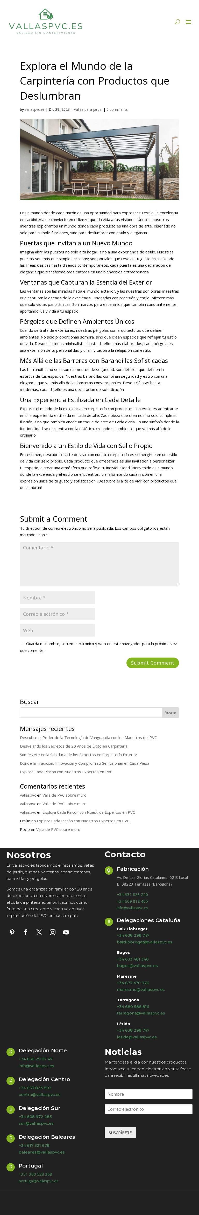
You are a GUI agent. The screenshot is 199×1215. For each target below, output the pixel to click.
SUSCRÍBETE (120, 1132)
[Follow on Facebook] (25, 932)
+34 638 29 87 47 (35, 1059)
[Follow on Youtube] (66, 932)
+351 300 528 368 (35, 1174)
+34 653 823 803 (35, 1087)
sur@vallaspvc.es (36, 1123)
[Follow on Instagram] (52, 932)
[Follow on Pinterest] (12, 932)
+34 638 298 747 (133, 935)
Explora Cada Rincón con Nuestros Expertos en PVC (66, 771)
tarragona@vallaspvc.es (141, 1013)
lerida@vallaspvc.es (137, 1036)
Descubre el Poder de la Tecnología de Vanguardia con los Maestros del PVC (88, 737)
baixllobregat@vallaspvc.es (144, 942)
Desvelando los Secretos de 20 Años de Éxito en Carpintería (73, 746)
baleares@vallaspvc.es (42, 1152)
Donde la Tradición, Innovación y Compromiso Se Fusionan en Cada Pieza (84, 763)
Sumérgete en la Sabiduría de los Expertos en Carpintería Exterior (78, 754)
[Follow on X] (39, 932)
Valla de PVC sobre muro (64, 795)
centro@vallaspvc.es (39, 1094)
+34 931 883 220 (132, 894)
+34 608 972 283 (35, 1116)
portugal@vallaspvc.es (39, 1180)
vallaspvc (28, 795)
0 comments (117, 109)
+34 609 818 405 (132, 901)
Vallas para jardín (88, 109)
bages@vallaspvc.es (137, 965)
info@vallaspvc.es (132, 907)
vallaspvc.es (35, 109)
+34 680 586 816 (133, 1006)
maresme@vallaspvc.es (141, 989)
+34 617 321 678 (34, 1145)
